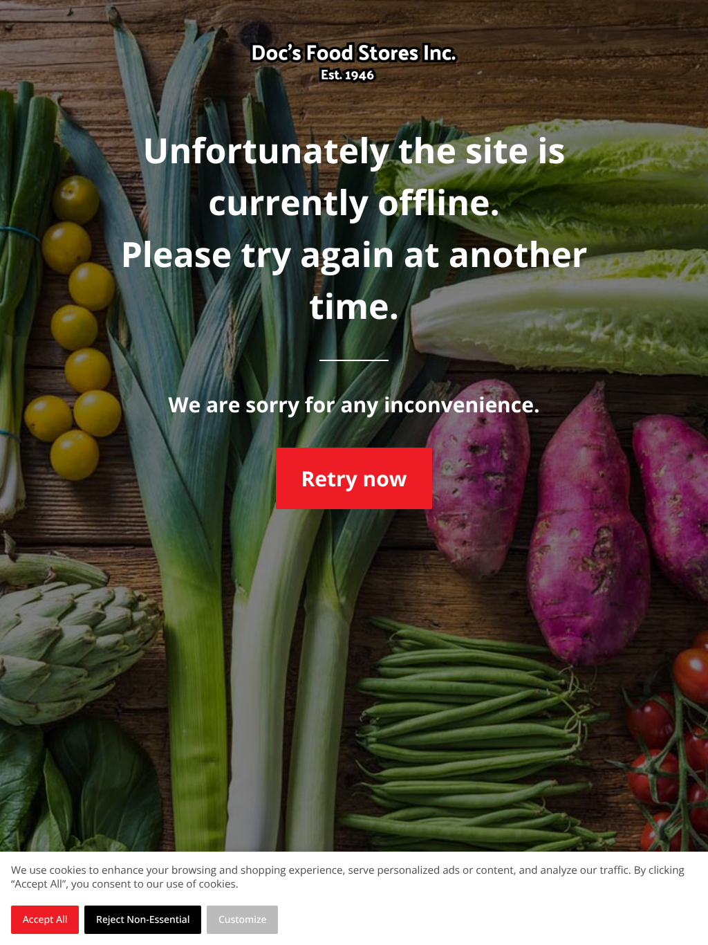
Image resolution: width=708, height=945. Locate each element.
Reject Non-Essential (142, 919)
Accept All (45, 919)
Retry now (354, 478)
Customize (242, 919)
